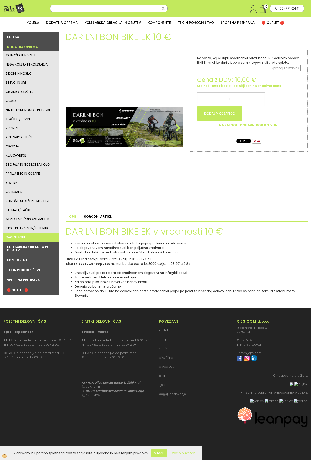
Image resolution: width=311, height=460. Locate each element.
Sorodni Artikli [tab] (98, 216)
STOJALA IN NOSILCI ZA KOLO (28, 164)
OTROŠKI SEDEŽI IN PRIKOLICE (28, 201)
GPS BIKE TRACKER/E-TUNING (28, 228)
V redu (159, 453)
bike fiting (166, 357)
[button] (177, 128)
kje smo (165, 385)
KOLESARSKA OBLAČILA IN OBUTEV (112, 22)
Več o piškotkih (183, 453)
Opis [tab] (73, 216)
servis (163, 348)
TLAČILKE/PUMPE (18, 119)
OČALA (11, 101)
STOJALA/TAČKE (18, 210)
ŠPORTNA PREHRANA (238, 22)
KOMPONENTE (159, 22)
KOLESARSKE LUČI (19, 137)
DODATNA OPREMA (62, 22)
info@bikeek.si (250, 344)
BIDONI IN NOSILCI (19, 73)
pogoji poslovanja (172, 394)
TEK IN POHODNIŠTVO (196, 22)
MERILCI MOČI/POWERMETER (27, 219)
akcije (163, 376)
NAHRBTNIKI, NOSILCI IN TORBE (28, 110)
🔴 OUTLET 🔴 (272, 22)
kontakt (164, 330)
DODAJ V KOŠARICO (219, 113)
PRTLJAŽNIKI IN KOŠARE (23, 173)
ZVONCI (12, 128)
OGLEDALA (14, 192)
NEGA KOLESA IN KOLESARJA (27, 64)
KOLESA (33, 22)
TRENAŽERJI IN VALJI (20, 55)
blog (162, 339)
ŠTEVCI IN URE (16, 82)
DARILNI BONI (15, 237)
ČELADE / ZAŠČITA (19, 91)
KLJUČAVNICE (16, 155)
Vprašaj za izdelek (285, 68)
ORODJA (12, 146)
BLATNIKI (12, 182)
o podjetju (166, 366)
